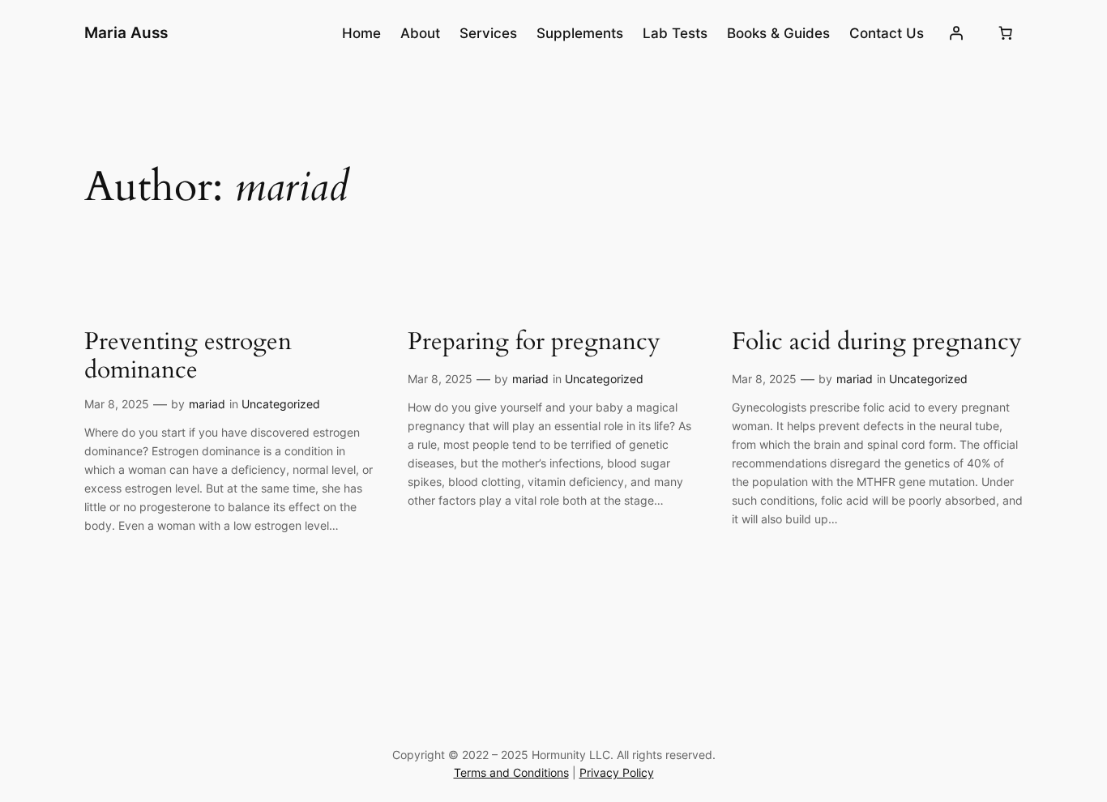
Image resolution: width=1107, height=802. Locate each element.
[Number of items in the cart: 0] (1006, 33)
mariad (207, 404)
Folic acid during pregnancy (877, 342)
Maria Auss (126, 32)
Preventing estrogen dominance (188, 357)
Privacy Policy (616, 772)
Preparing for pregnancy (534, 342)
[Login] (956, 33)
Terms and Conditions (511, 772)
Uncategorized (280, 404)
